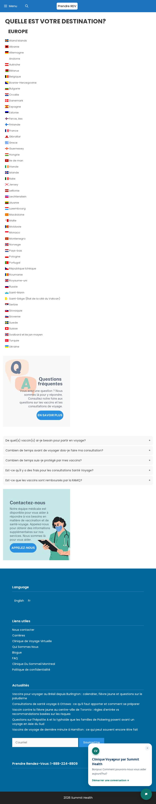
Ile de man (16, 160)
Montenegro (17, 239)
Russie (13, 287)
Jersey (13, 184)
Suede (13, 323)
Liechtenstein (17, 196)
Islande (14, 172)
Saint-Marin (16, 292)
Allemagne (16, 52)
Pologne (14, 256)
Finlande (14, 124)
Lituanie (14, 203)
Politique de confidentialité (31, 670)
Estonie (14, 112)
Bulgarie (14, 88)
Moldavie (15, 227)
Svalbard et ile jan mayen (26, 335)
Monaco (14, 232)
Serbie (13, 304)
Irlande (13, 167)
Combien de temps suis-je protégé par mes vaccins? (78, 460)
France (13, 131)
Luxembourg (17, 208)
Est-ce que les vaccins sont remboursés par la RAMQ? (78, 480)
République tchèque (22, 268)
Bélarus (14, 71)
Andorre (14, 59)
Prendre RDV (67, 6)
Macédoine (16, 215)
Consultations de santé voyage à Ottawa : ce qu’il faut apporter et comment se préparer (76, 704)
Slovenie (15, 316)
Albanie (14, 47)
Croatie (14, 95)
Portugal (14, 263)
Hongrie (14, 155)
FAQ (15, 658)
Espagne (15, 107)
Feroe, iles (16, 119)
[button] (26, 6)
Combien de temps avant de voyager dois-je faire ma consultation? (78, 450)
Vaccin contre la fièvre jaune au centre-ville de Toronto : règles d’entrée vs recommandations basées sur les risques (65, 712)
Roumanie (16, 275)
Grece (13, 143)
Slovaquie (15, 311)
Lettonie (14, 191)
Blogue (17, 652)
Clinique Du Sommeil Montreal (33, 664)
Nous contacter (23, 630)
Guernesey (16, 148)
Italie (12, 179)
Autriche (14, 64)
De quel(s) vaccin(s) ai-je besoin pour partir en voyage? (78, 440)
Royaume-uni (18, 280)
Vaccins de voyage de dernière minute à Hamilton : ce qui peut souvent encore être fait (75, 730)
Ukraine (14, 347)
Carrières (18, 635)
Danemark (16, 100)
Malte (12, 220)
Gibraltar (15, 136)
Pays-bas (15, 251)
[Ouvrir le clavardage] (146, 794)
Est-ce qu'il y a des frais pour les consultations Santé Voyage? (78, 470)
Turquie (14, 340)
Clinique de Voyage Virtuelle (32, 641)
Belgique (15, 76)
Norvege (15, 244)
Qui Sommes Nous (25, 647)
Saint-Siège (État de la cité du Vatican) (34, 299)
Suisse (13, 328)
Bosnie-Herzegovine (23, 83)
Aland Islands (18, 40)
